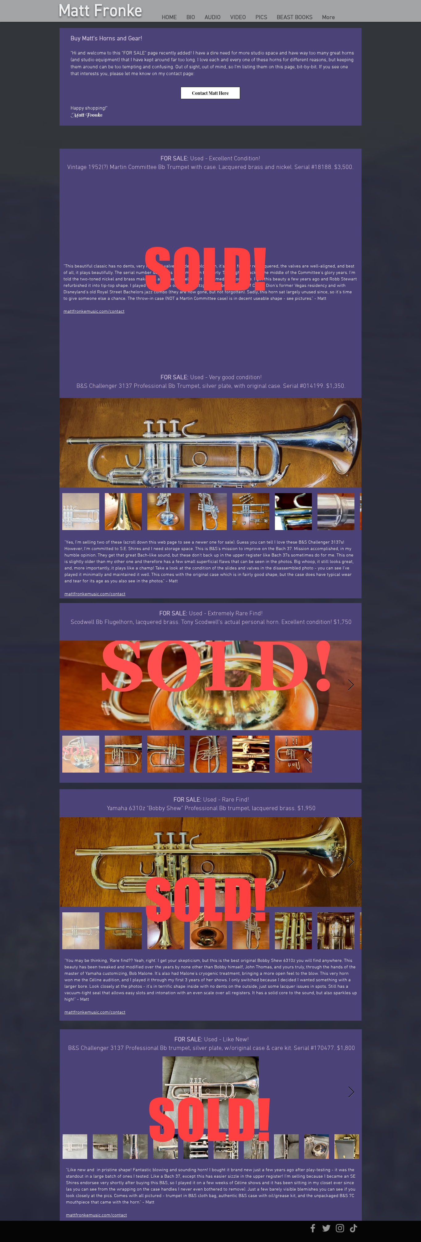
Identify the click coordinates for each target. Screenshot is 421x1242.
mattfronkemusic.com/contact (94, 311)
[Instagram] (339, 1228)
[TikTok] (353, 1228)
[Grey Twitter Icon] (326, 1228)
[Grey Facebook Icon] (312, 1228)
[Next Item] (350, 443)
